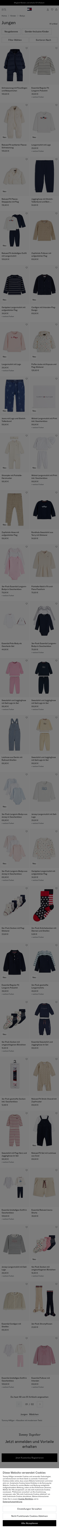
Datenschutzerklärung (12, 1501)
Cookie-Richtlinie (25, 1499)
